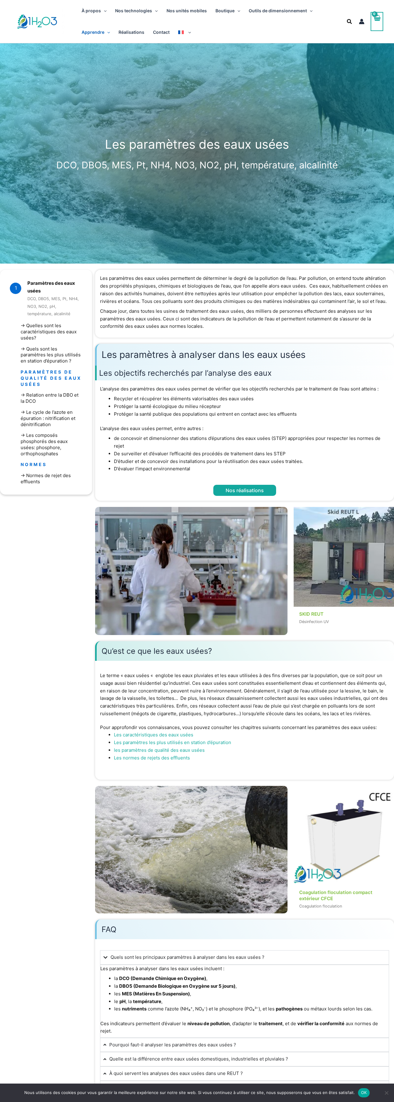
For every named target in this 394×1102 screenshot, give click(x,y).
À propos (91, 10)
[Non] (386, 1093)
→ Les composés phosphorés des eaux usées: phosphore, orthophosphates (44, 444)
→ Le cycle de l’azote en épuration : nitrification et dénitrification (48, 418)
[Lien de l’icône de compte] (361, 21)
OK (364, 1092)
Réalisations (131, 32)
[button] (104, 11)
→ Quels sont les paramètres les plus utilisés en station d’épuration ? (51, 355)
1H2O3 (63, 21)
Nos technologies (133, 10)
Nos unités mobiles (187, 10)
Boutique (225, 10)
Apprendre (93, 32)
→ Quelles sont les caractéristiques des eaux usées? (49, 332)
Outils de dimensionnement (278, 10)
